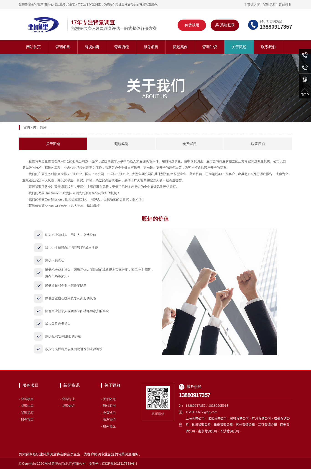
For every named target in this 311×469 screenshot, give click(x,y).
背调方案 (253, 4)
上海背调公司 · (197, 418)
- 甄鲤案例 (108, 406)
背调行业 (285, 4)
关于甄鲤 (239, 47)
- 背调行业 (67, 399)
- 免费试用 (108, 412)
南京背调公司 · (209, 431)
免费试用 (192, 25)
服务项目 (151, 47)
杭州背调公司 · (203, 424)
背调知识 (209, 47)
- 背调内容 (26, 406)
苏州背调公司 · (247, 424)
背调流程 (269, 4)
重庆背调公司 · (225, 424)
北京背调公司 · (219, 418)
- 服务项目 (26, 419)
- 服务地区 (108, 426)
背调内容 (92, 47)
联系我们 (268, 47)
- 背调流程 (26, 412)
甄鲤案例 (180, 47)
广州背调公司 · (263, 418)
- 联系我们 (108, 419)
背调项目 (63, 47)
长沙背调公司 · (230, 431)
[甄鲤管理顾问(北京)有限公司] (41, 25)
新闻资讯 (71, 385)
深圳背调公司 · (241, 418)
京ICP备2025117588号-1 (119, 463)
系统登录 (227, 25)
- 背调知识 (67, 406)
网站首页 (33, 47)
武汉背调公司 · (269, 424)
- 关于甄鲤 (108, 399)
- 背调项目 (26, 399)
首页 (26, 127)
